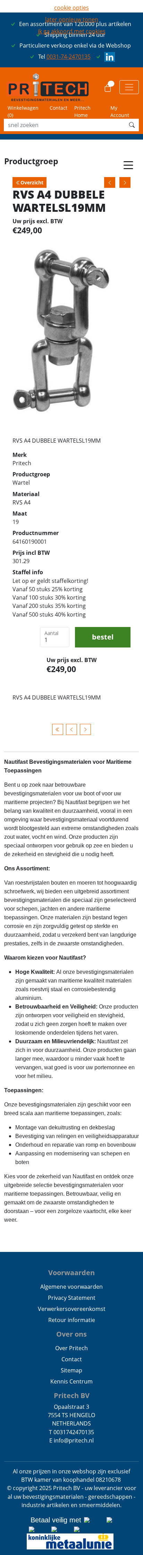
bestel (102, 637)
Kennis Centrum (71, 1381)
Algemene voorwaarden (71, 1286)
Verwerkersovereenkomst (72, 1309)
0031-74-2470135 (69, 56)
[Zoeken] (132, 125)
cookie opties (71, 7)
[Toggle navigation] (129, 87)
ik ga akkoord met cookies (72, 31)
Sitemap (71, 1370)
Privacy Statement (71, 1298)
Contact (58, 107)
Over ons (71, 1334)
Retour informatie (71, 1320)
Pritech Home (82, 111)
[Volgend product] (85, 729)
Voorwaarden (71, 1272)
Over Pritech (71, 1348)
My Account (119, 111)
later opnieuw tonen (71, 19)
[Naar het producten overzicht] (57, 729)
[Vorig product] (71, 729)
